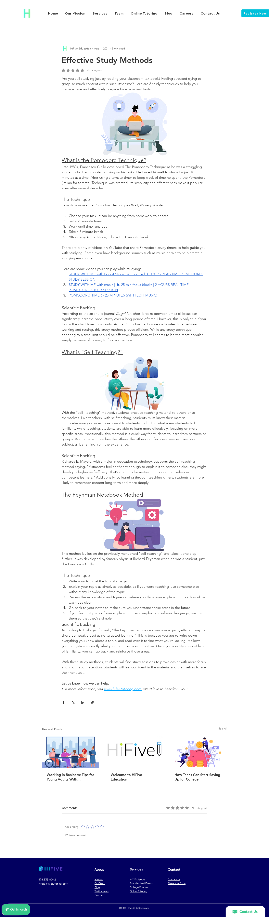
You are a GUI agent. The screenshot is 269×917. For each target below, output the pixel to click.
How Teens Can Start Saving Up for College (197, 777)
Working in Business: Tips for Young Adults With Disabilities (70, 777)
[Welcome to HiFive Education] (134, 752)
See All (222, 728)
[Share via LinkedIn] (83, 702)
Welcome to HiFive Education (126, 777)
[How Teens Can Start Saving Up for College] (198, 752)
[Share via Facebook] (63, 702)
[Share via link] (92, 702)
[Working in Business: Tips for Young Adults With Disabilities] (70, 752)
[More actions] (205, 48)
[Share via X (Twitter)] (73, 702)
